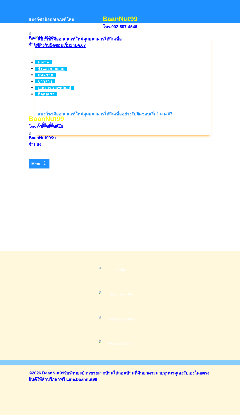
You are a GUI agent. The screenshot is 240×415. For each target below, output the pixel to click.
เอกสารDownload (54, 88)
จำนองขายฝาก (51, 69)
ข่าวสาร (45, 81)
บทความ (46, 75)
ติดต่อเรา (46, 94)
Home (43, 62)
